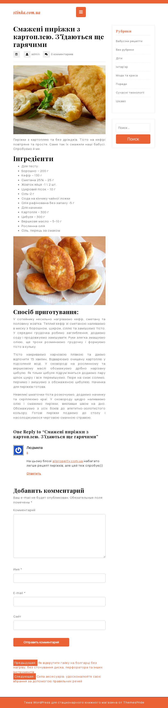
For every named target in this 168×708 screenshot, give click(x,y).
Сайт (17, 616)
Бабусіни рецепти (129, 41)
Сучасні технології (130, 92)
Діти (119, 58)
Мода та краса (127, 75)
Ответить (34, 473)
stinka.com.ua (26, 12)
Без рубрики (125, 49)
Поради (121, 84)
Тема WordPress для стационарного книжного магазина (71, 702)
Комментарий (24, 510)
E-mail (19, 593)
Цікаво (121, 101)
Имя (17, 569)
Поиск (133, 139)
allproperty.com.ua (67, 461)
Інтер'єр (122, 67)
